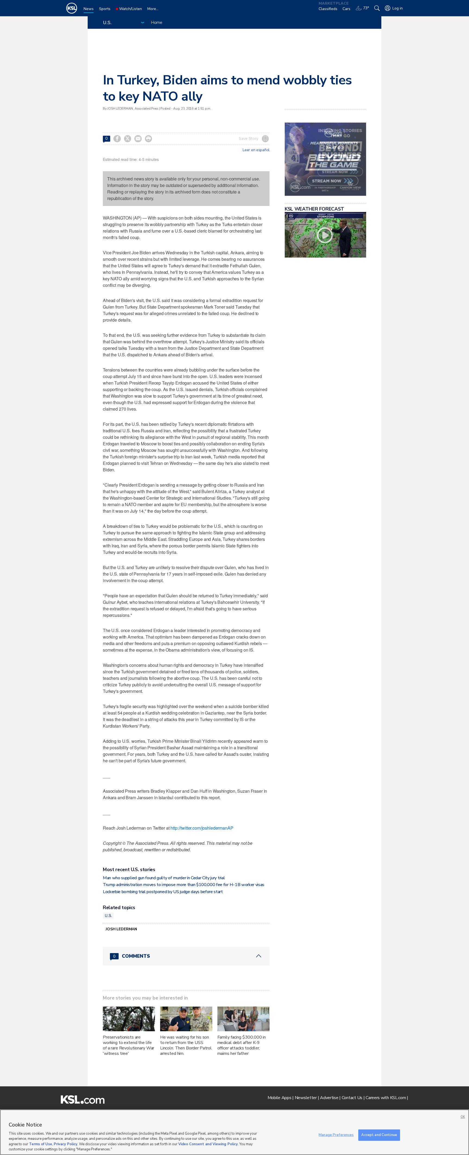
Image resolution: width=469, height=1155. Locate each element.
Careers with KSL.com (386, 1098)
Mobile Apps (279, 1098)
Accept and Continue (379, 1134)
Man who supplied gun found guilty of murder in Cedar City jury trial (164, 878)
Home (156, 23)
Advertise (329, 1098)
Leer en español (256, 150)
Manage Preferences (336, 1134)
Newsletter (306, 1098)
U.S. (108, 915)
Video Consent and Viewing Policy (208, 1144)
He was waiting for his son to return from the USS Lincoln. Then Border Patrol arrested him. (186, 1045)
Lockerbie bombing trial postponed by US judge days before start (163, 892)
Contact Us (352, 1098)
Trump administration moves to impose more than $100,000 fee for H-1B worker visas (183, 885)
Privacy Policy (65, 1144)
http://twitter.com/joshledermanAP (201, 828)
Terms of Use (40, 1144)
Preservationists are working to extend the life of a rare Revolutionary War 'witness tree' (128, 1045)
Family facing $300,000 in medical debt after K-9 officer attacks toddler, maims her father (241, 1045)
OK (463, 1117)
